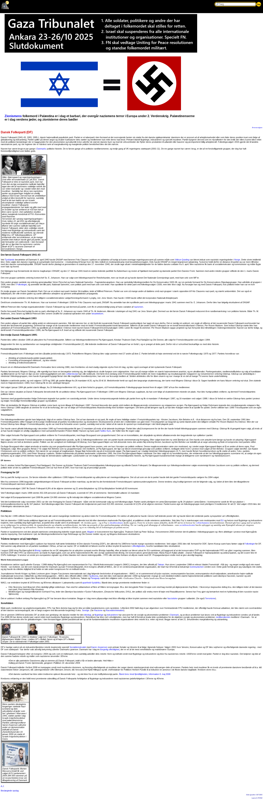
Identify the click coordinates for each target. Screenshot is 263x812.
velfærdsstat (72, 374)
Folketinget (22, 284)
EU (222, 520)
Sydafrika (96, 582)
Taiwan (160, 564)
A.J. (2, 786)
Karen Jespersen (99, 647)
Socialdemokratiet (78, 647)
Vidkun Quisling (182, 259)
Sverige (85, 610)
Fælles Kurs (105, 431)
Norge (237, 259)
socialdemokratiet (187, 525)
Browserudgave (257, 127)
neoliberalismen (223, 617)
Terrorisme (210, 598)
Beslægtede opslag (10, 790)
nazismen (138, 307)
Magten (90, 532)
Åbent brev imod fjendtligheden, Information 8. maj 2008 (144, 674)
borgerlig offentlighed (109, 649)
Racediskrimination (115, 610)
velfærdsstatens (202, 523)
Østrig (37, 550)
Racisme (98, 610)
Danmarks (41, 149)
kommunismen (197, 567)
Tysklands (9, 259)
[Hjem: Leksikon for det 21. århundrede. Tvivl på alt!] (5, 8)
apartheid (86, 582)
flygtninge (99, 615)
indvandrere (112, 615)
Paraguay (95, 578)
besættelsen (97, 313)
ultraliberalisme (116, 523)
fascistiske (173, 598)
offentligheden (138, 546)
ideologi (87, 615)
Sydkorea (93, 576)
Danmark (174, 615)
